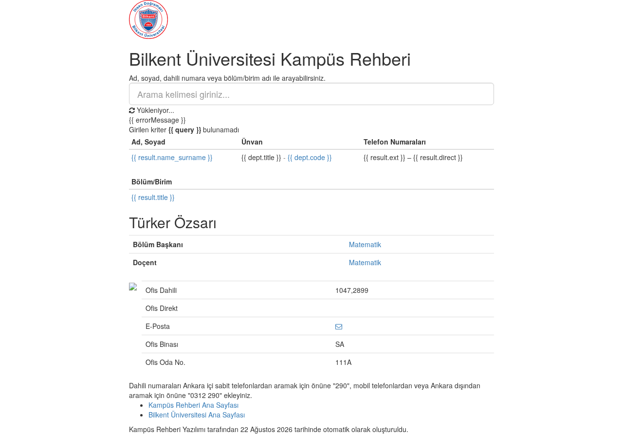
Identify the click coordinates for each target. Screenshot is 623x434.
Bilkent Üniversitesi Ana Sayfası (196, 414)
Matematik (365, 244)
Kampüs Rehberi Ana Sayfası (193, 405)
